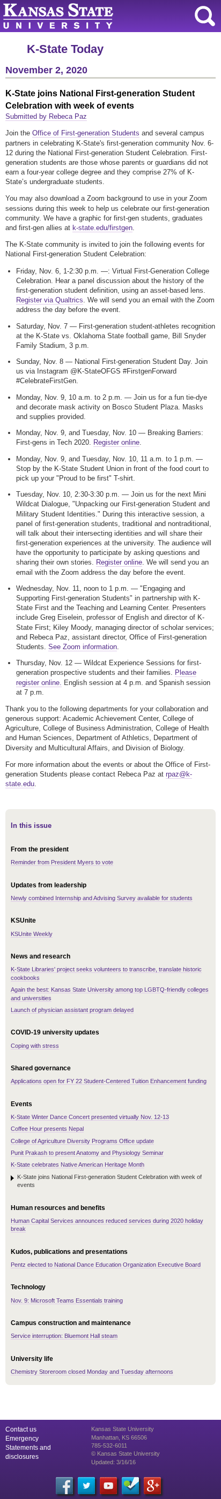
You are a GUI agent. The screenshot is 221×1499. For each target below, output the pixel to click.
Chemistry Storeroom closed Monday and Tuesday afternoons (92, 1371)
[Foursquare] (130, 1485)
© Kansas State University (125, 1453)
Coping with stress (35, 1046)
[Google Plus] (152, 1485)
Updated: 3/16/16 (113, 1462)
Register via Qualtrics (49, 300)
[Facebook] (64, 1485)
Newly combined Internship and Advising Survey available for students (102, 898)
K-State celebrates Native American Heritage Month (77, 1164)
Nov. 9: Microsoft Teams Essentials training (67, 1300)
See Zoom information (82, 647)
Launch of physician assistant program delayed (72, 1010)
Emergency (22, 1438)
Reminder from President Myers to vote (62, 862)
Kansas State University (98, 16)
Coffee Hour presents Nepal (47, 1128)
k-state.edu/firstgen (102, 228)
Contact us (20, 1429)
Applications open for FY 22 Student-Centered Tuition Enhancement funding (109, 1081)
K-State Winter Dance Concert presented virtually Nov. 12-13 (90, 1117)
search (205, 16)
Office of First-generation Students (85, 133)
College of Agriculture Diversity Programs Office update (82, 1141)
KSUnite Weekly (32, 934)
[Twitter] (86, 1485)
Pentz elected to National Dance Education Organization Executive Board (106, 1264)
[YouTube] (108, 1485)
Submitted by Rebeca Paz (46, 116)
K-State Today (65, 49)
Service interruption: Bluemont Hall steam (64, 1336)
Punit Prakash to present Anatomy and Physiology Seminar (87, 1153)
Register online (116, 442)
